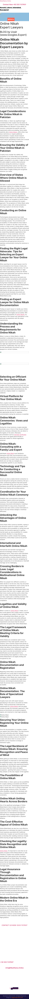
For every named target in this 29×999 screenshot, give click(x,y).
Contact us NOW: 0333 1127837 (14, 925)
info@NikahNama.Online (14, 968)
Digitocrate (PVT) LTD (17, 997)
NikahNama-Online (5, 1)
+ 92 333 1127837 (6, 962)
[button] (11, 19)
